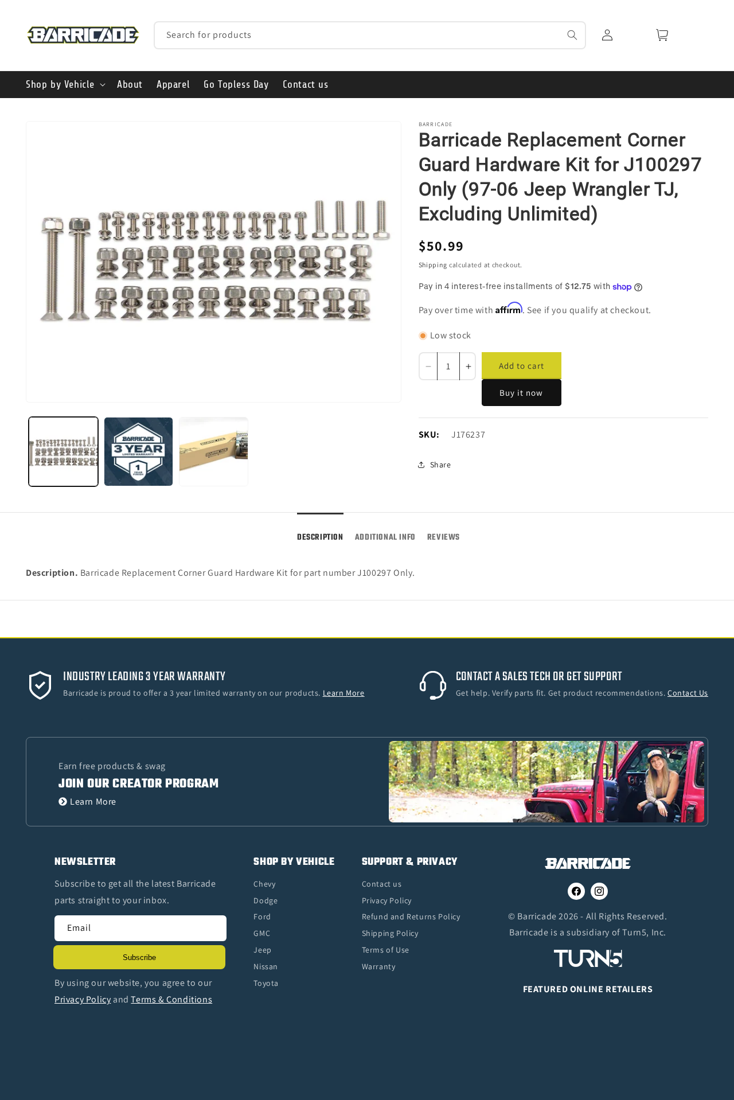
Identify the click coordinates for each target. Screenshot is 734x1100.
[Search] (572, 35)
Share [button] (440, 464)
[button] (64, 84)
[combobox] (370, 35)
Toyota (266, 983)
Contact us (382, 884)
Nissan (265, 966)
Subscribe (139, 957)
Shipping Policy (390, 933)
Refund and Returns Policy (411, 916)
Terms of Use (385, 950)
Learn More (93, 801)
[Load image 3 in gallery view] (213, 451)
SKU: (429, 434)
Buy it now (521, 392)
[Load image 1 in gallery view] (63, 451)
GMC (261, 933)
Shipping (433, 264)
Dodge (265, 900)
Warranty (379, 966)
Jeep (262, 950)
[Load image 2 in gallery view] (138, 451)
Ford (262, 916)
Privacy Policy (387, 900)
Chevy (264, 884)
